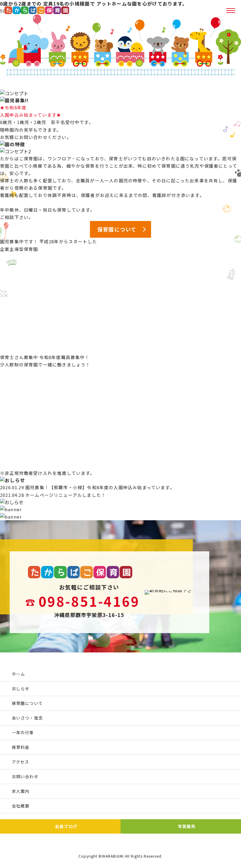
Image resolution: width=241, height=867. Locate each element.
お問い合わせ (25, 776)
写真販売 (186, 826)
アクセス (20, 762)
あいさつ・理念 (27, 718)
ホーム (18, 674)
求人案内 (20, 791)
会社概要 (20, 806)
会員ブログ (66, 826)
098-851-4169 (89, 601)
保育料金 (20, 747)
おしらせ (20, 688)
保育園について (27, 703)
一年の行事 (23, 732)
